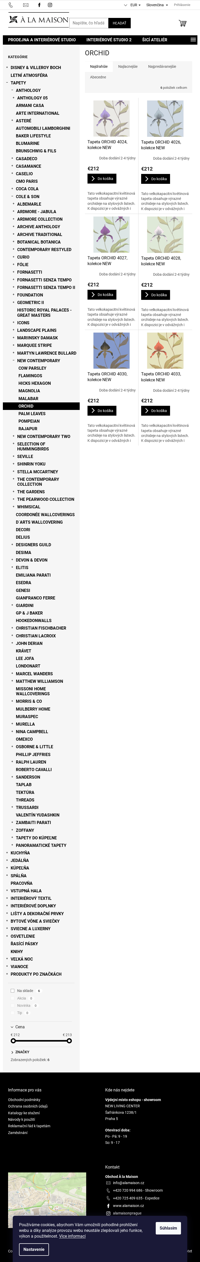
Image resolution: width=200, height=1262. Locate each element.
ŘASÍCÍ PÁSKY (24, 943)
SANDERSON (28, 777)
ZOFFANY (25, 830)
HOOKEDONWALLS (34, 620)
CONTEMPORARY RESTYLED (44, 249)
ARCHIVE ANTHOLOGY (38, 226)
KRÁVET (23, 651)
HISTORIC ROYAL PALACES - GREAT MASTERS (44, 313)
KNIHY (17, 951)
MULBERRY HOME (33, 709)
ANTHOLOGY (28, 90)
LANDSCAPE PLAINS (37, 330)
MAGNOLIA (29, 390)
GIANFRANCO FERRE (35, 598)
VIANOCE (19, 966)
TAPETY (18, 82)
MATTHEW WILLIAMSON (39, 681)
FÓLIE (22, 264)
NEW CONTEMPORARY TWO (43, 436)
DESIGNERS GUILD (33, 544)
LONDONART (28, 666)
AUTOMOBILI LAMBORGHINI (43, 128)
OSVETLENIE (23, 936)
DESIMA (23, 552)
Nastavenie (34, 1249)
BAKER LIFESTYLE (33, 135)
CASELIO (24, 173)
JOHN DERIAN (29, 643)
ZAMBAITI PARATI (33, 822)
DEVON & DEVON (31, 560)
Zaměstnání (17, 1133)
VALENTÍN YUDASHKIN (37, 815)
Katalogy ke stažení (24, 1113)
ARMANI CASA (30, 105)
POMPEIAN (29, 421)
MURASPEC (27, 716)
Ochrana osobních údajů (28, 1106)
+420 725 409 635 (127, 1198)
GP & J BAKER (29, 613)
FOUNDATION (30, 295)
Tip (22, 1013)
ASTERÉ (23, 120)
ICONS (23, 322)
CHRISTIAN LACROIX (36, 635)
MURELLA (25, 724)
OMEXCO (24, 739)
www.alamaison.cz (128, 1206)
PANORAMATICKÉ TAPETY (41, 845)
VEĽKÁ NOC (22, 959)
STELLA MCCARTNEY (37, 471)
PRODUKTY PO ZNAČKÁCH (36, 974)
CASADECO (26, 158)
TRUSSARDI (27, 807)
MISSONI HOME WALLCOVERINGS (33, 691)
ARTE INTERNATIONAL (37, 113)
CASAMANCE (28, 166)
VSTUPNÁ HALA (26, 890)
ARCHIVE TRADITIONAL (39, 234)
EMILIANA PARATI (33, 575)
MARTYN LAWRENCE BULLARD (46, 353)
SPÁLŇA (19, 875)
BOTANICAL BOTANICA (39, 242)
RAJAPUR (27, 428)
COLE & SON (27, 196)
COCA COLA (27, 188)
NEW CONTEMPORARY (38, 360)
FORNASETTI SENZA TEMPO (44, 280)
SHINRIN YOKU (31, 464)
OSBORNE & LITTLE (34, 746)
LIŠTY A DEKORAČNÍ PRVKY (37, 913)
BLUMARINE (27, 143)
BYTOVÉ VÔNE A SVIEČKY (35, 921)
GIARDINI (25, 605)
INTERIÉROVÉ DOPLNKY (33, 905)
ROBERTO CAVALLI (34, 769)
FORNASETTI (29, 272)
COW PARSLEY (32, 368)
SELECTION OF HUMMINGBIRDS (33, 446)
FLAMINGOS (30, 375)
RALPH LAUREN (31, 762)
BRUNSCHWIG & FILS (36, 151)
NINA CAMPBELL (32, 731)
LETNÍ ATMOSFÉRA (29, 75)
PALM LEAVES (32, 413)
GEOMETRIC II (30, 302)
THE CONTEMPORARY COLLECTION (38, 482)
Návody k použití (21, 1119)
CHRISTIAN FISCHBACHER (41, 628)
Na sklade (28, 991)
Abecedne (98, 77)
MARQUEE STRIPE (34, 345)
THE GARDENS (31, 491)
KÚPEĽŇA (20, 868)
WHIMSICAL (28, 506)
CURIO (23, 257)
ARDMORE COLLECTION (40, 219)
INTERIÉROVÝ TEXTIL (31, 898)
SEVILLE (25, 456)
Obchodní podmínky (24, 1100)
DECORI (23, 529)
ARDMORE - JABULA (36, 211)
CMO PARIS (27, 181)
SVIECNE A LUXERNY (31, 928)
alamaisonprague (127, 1213)
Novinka (27, 1005)
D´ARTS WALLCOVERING (39, 522)
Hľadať (119, 23)
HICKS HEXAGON (34, 383)
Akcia (24, 998)
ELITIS (22, 567)
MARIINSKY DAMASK (37, 337)
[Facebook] (39, 4)
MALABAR (28, 398)
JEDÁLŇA (20, 860)
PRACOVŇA (22, 883)
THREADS (25, 800)
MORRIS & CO (29, 701)
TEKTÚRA (25, 792)
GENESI (23, 590)
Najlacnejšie (128, 66)
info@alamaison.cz (128, 1183)
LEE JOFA (25, 658)
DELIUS (23, 537)
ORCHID (25, 406)
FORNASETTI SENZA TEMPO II (46, 287)
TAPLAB (24, 784)
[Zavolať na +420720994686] (15, 4)
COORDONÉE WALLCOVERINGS (45, 514)
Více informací (72, 1236)
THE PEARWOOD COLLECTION (45, 499)
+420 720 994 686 (127, 1190)
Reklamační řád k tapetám (29, 1126)
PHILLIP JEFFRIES (33, 754)
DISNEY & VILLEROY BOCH (36, 67)
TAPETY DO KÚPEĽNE (36, 837)
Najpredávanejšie (162, 66)
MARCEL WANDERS (34, 673)
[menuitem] (42, 40)
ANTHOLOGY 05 (32, 98)
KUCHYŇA (20, 853)
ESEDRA (23, 582)
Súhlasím (168, 1228)
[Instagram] (50, 4)
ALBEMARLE (29, 204)
